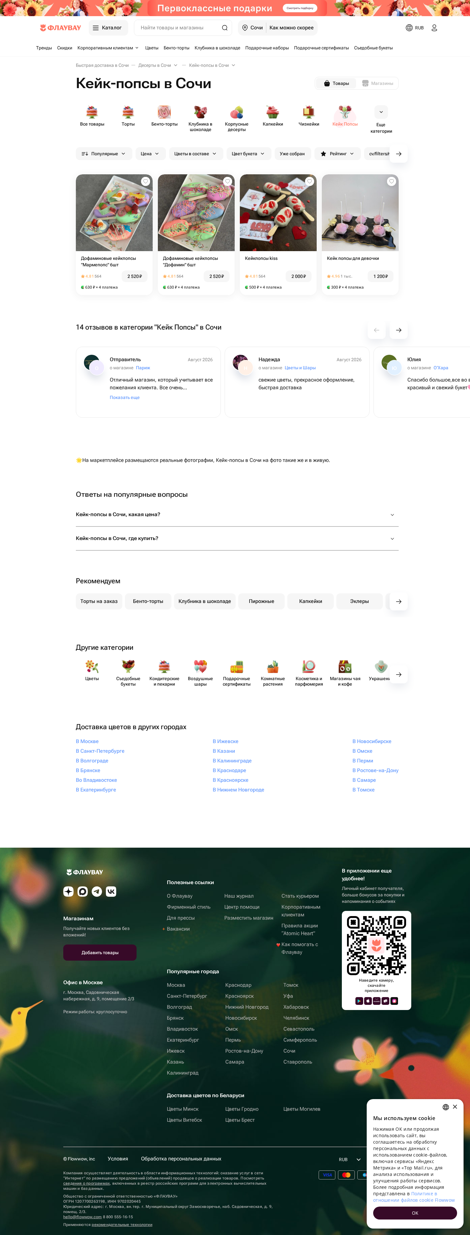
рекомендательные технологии (122, 1224)
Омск (231, 1029)
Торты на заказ (99, 601)
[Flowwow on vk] (111, 891)
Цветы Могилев (302, 1109)
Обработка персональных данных (181, 1159)
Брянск (175, 1018)
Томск (290, 985)
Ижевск (176, 1051)
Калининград (183, 1073)
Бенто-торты (148, 601)
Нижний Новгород (247, 1007)
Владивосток (182, 1029)
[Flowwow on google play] (359, 1001)
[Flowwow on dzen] (68, 891)
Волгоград (179, 1007)
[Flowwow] (60, 28)
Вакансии (178, 929)
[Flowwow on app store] (368, 1001)
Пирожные (261, 601)
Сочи (289, 1051)
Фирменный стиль (188, 907)
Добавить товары (100, 952)
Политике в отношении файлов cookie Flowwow (414, 1196)
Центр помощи (242, 907)
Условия (118, 1159)
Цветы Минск (183, 1109)
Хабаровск (296, 1007)
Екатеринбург (183, 1040)
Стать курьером (300, 896)
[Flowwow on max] (82, 891)
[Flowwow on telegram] (97, 891)
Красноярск (239, 996)
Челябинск (296, 1018)
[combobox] (446, 1107)
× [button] (454, 1107)
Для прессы (181, 918)
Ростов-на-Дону (244, 1051)
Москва (176, 985)
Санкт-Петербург (187, 996)
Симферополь (300, 1040)
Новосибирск (241, 1018)
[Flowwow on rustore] (385, 1001)
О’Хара (441, 367)
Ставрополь (297, 1062)
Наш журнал (239, 896)
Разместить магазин (248, 918)
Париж (143, 367)
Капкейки (310, 601)
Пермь (233, 1040)
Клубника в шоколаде (205, 601)
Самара (234, 1062)
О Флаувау (179, 896)
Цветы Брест (240, 1120)
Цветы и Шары (300, 367)
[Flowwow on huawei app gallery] (377, 1001)
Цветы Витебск (184, 1120)
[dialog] (415, 1164)
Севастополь (298, 1029)
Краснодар (238, 985)
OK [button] (415, 1213)
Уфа (288, 996)
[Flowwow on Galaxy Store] (394, 1001)
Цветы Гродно (242, 1109)
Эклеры (359, 601)
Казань (175, 1062)
